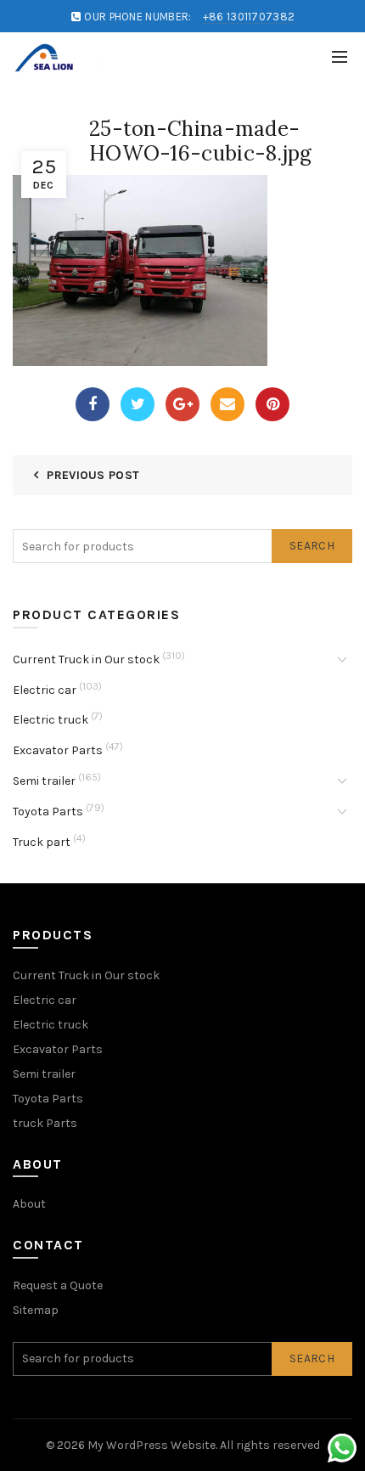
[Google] (182, 404)
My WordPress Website (151, 1445)
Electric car (44, 690)
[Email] (227, 404)
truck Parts (45, 1123)
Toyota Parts (48, 811)
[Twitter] (137, 404)
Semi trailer (44, 781)
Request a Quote (58, 1285)
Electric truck (50, 720)
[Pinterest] (272, 404)
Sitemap (36, 1310)
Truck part (41, 842)
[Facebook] (93, 404)
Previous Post (93, 475)
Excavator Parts (58, 750)
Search (311, 545)
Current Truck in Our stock (86, 659)
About (29, 1204)
